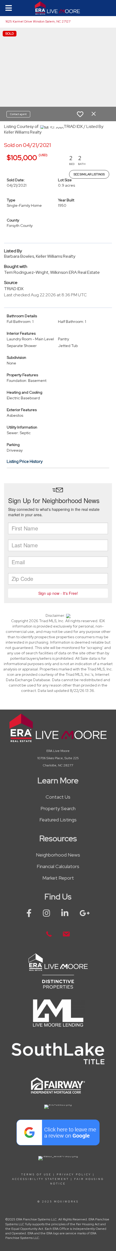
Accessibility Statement (40, 1179)
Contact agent (18, 114)
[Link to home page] (58, 8)
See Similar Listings (89, 174)
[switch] (80, 114)
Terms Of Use (36, 1174)
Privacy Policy (74, 1174)
